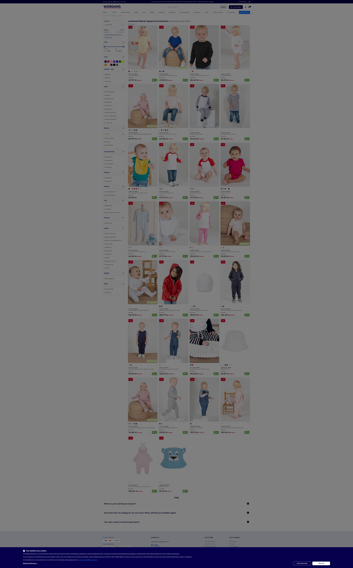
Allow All (321, 563)
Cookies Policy (82, 560)
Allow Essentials (302, 563)
